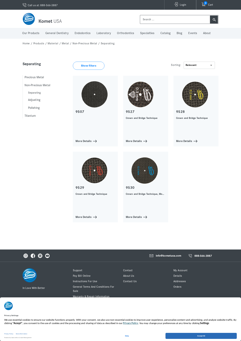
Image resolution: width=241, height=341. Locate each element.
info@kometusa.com (168, 255)
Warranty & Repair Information (91, 296)
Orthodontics (125, 33)
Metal (65, 43)
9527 (130, 112)
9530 (130, 187)
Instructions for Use (85, 281)
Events (192, 33)
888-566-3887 (203, 255)
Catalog (165, 33)
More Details (84, 141)
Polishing (34, 107)
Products (38, 43)
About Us (128, 275)
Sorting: (176, 65)
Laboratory (104, 33)
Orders (177, 286)
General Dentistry (57, 33)
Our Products (30, 33)
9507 (80, 112)
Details (177, 275)
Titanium (30, 115)
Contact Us (130, 281)
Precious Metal (34, 77)
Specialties (147, 33)
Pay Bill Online (82, 275)
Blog (179, 33)
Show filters (88, 65)
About (207, 33)
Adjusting (34, 100)
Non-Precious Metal (85, 43)
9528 (180, 112)
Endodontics (83, 33)
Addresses (179, 281)
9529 (80, 187)
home (26, 43)
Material (53, 43)
